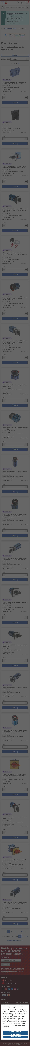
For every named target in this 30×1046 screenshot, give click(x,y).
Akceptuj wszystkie (15, 1032)
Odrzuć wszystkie (15, 1037)
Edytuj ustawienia (15, 1034)
